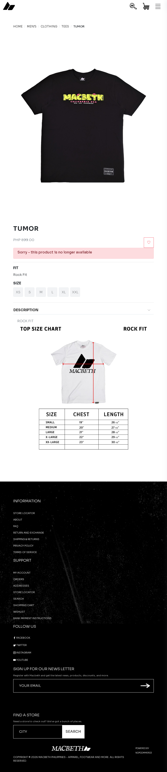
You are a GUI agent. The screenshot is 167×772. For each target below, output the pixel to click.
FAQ (15, 526)
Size (17, 283)
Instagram (23, 652)
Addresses (21, 585)
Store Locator (24, 513)
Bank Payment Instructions (32, 618)
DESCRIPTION (25, 310)
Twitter (21, 645)
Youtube (22, 659)
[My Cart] (146, 7)
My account (22, 572)
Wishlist (19, 611)
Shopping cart (23, 605)
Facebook (23, 637)
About (17, 519)
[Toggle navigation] (158, 6)
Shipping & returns (26, 539)
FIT (15, 268)
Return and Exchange (28, 532)
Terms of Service (25, 552)
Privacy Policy (23, 545)
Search (18, 598)
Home (18, 26)
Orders (18, 579)
